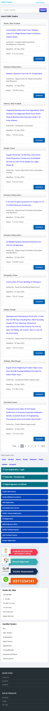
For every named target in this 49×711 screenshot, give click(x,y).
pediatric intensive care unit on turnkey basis (24, 74)
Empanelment (7, 637)
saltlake (4, 464)
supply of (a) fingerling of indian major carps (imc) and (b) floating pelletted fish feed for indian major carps (24, 371)
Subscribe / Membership (14, 477)
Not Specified (7, 595)
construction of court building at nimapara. (23, 282)
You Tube (5, 705)
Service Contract (8, 659)
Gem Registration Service (10, 508)
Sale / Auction (7, 633)
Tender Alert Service (9, 492)
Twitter (4, 701)
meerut (18, 459)
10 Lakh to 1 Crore (9, 603)
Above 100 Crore (8, 616)
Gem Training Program (9, 535)
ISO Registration (7, 519)
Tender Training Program (10, 530)
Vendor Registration (9, 540)
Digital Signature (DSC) (9, 524)
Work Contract (7, 641)
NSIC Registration (8, 502)
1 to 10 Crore (7, 608)
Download (39, 59)
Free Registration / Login (14, 470)
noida (4, 459)
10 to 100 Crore (8, 612)
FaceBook (5, 698)
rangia (25, 459)
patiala (41, 459)
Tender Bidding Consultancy (11, 497)
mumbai (11, 459)
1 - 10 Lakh (6, 599)
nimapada (33, 459)
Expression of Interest (10, 654)
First (14, 446)
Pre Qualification (8, 650)
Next (43, 446)
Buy (4, 628)
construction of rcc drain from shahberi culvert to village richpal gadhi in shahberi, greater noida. (23, 33)
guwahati (12, 464)
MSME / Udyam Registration (11, 513)
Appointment (7, 646)
